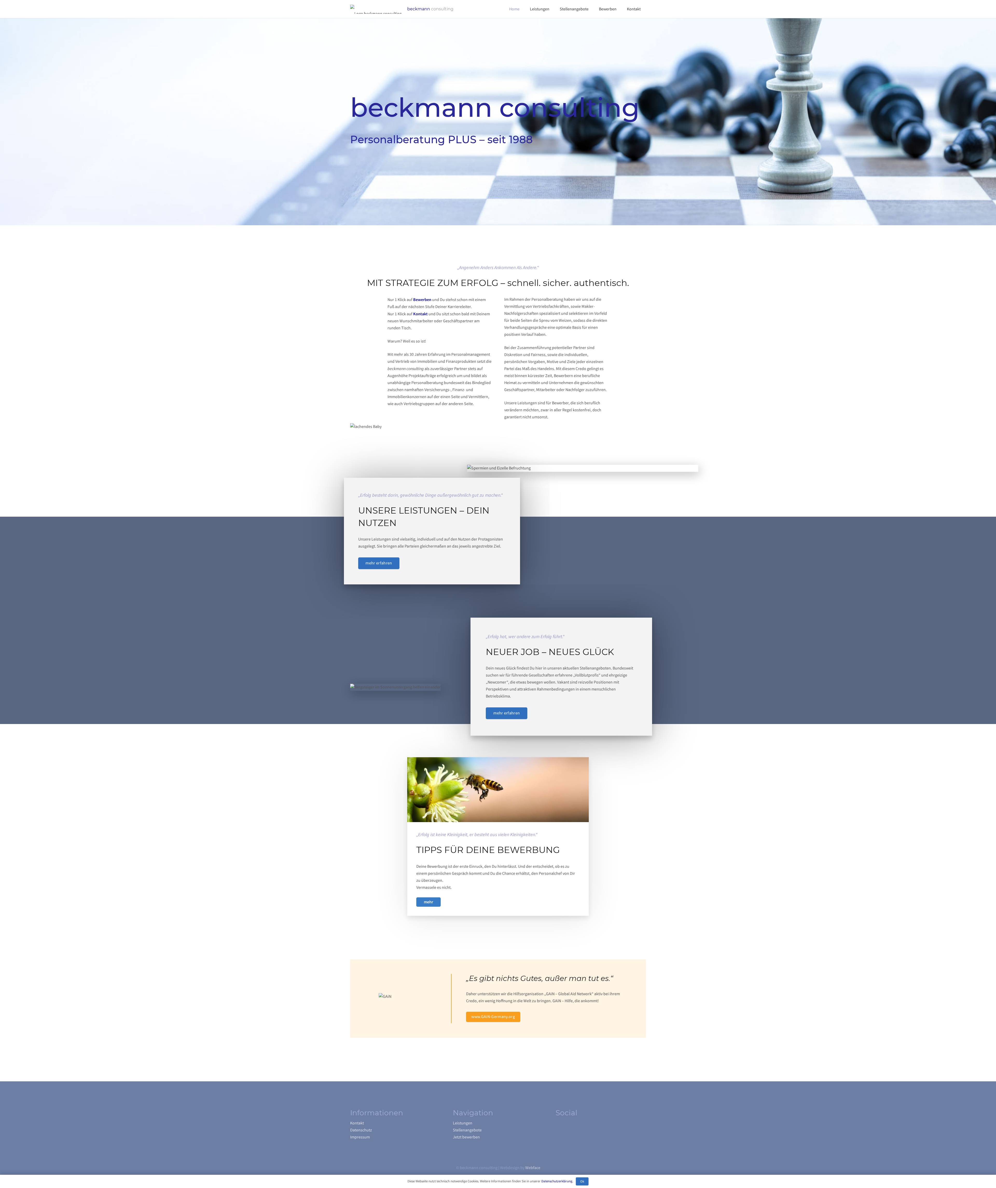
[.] (428, 902)
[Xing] (559, 1129)
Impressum (360, 1137)
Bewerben (422, 299)
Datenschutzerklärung (556, 1181)
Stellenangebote (467, 1130)
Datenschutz (361, 1130)
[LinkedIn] (569, 1129)
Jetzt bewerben (466, 1137)
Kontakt (420, 314)
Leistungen (462, 1123)
